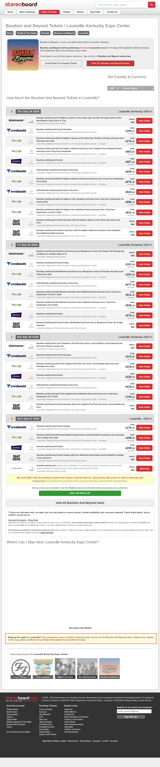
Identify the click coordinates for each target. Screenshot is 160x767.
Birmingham (85, 741)
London (63, 741)
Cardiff (105, 741)
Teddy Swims (12, 709)
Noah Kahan (12, 712)
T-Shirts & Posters (72, 729)
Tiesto (9, 727)
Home (10, 12)
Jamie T (10, 717)
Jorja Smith (12, 719)
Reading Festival (46, 727)
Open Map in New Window (80, 628)
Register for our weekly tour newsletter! (134, 707)
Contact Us (112, 12)
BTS (41, 717)
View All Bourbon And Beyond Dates (80, 502)
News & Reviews (27, 12)
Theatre (66, 12)
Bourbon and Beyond (64, 33)
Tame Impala (12, 714)
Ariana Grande (45, 709)
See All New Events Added (18, 732)
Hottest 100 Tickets (48, 734)
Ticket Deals (69, 722)
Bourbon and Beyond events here (114, 56)
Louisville (83, 33)
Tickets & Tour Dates (27, 33)
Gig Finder (95, 12)
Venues (80, 12)
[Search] (151, 5)
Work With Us (70, 712)
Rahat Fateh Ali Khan (16, 724)
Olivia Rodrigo (45, 722)
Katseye (43, 712)
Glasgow (96, 741)
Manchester (73, 741)
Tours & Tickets (49, 12)
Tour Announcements (73, 724)
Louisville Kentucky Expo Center (50, 654)
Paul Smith (44, 729)
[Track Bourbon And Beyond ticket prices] (12, 112)
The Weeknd (44, 714)
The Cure (43, 719)
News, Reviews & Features (76, 717)
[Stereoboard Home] (21, 6)
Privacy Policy (131, 700)
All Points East (45, 724)
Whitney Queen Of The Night (19, 722)
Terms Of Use (145, 700)
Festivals (45, 33)
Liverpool (114, 741)
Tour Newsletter (71, 732)
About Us (68, 709)
